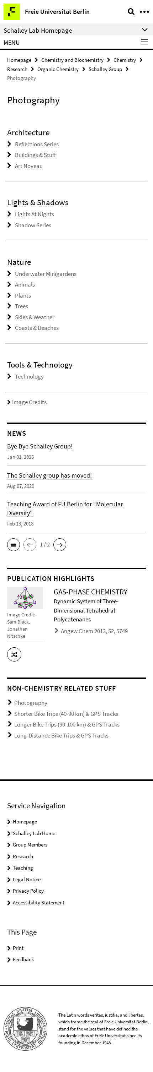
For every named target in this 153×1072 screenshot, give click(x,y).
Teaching (23, 867)
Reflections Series (37, 144)
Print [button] (18, 948)
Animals (25, 284)
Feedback (23, 959)
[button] (13, 545)
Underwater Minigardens (45, 274)
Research (17, 69)
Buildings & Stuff (35, 155)
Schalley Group (105, 69)
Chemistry (125, 59)
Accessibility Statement (38, 902)
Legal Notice (27, 879)
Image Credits (29, 402)
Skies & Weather (34, 317)
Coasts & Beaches (37, 328)
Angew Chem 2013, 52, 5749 (94, 631)
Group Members (30, 844)
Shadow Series (33, 225)
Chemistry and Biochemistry (72, 59)
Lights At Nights (34, 214)
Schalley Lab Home (34, 833)
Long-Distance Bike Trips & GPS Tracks (61, 735)
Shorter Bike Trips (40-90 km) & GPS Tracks (66, 714)
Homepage (19, 59)
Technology (29, 376)
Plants (23, 295)
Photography (30, 703)
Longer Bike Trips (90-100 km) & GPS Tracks (67, 724)
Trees (21, 306)
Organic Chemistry (58, 69)
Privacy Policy (28, 890)
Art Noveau (29, 166)
